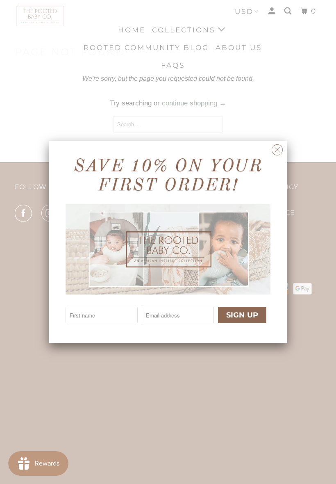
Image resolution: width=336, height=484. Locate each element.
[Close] (277, 147)
